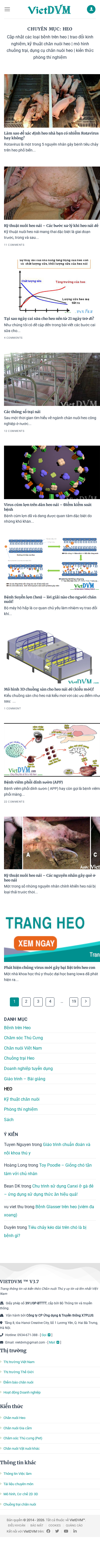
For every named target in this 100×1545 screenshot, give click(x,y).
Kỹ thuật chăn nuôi (21, 1098)
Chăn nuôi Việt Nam (23, 1047)
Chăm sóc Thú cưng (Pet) (22, 1438)
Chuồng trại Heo (19, 1058)
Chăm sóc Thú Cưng (23, 1037)
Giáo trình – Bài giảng (24, 1078)
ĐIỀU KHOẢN (16, 1525)
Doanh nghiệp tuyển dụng (28, 1068)
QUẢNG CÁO (74, 1525)
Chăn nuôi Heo (14, 1418)
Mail (52, 1342)
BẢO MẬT (36, 1525)
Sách (9, 1119)
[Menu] (7, 9)
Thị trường (13, 1350)
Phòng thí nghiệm (21, 1109)
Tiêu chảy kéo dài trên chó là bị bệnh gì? (45, 1231)
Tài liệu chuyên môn (18, 1484)
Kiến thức (11, 1406)
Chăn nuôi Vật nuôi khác (21, 1448)
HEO (8, 1088)
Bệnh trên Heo (17, 1027)
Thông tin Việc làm (17, 1474)
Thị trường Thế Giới (18, 1372)
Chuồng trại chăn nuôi (19, 1504)
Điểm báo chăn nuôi (18, 1382)
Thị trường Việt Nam (18, 1362)
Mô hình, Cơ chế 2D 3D (20, 1494)
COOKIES (55, 1525)
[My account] (91, 9)
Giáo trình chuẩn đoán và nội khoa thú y (47, 1149)
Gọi (44, 1335)
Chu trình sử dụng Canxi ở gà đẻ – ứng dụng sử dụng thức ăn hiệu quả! (48, 1190)
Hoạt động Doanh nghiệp (22, 1392)
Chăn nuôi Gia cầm (17, 1428)
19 (74, 1001)
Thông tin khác (18, 1462)
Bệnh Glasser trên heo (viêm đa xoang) (49, 1210)
